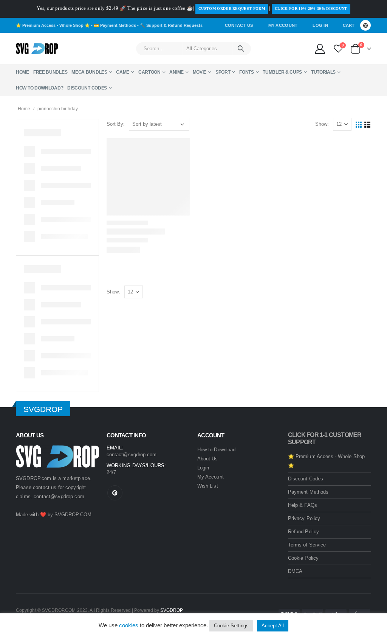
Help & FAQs (302, 505)
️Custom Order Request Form (231, 8)
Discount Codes (87, 88)
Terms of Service (307, 545)
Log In (320, 25)
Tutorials (323, 72)
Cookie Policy (303, 558)
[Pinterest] (365, 25)
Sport (223, 72)
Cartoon (149, 72)
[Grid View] (358, 124)
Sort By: (116, 124)
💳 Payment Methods (115, 25)
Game (122, 72)
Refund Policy (303, 531)
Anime (176, 72)
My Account (283, 25)
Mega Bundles (89, 72)
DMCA (295, 571)
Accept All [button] (273, 625)
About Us (207, 459)
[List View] (367, 124)
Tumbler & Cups (282, 72)
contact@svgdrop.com (59, 496)
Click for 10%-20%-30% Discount (311, 8)
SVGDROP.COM (72, 514)
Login (203, 468)
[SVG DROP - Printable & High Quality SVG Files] (37, 48)
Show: (322, 124)
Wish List (207, 486)
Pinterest (114, 492)
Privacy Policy (304, 518)
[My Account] (320, 48)
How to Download (216, 449)
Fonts (246, 72)
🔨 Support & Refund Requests (171, 25)
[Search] (241, 48)
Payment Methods (308, 492)
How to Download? (39, 88)
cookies (128, 625)
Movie (200, 72)
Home (22, 72)
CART (348, 25)
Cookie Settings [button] (231, 625)
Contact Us (239, 25)
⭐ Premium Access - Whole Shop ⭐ (53, 25)
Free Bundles (50, 72)
